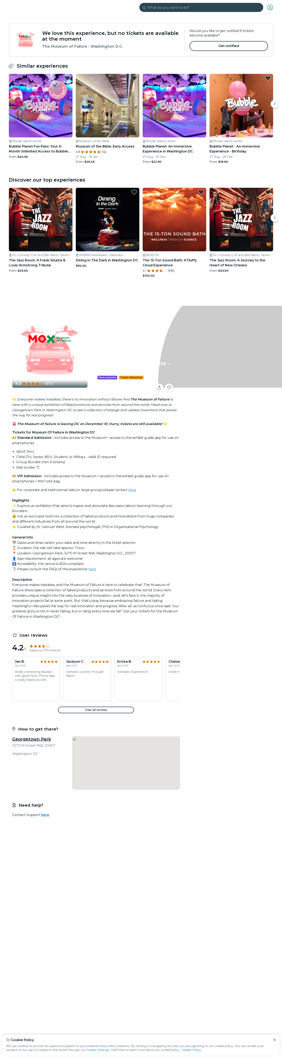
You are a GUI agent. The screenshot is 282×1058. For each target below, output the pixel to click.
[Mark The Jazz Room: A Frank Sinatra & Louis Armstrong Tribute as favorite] (67, 192)
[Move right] (275, 104)
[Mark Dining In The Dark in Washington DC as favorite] (134, 192)
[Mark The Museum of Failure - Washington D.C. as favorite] (169, 388)
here (132, 490)
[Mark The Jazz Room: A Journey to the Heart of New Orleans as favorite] (268, 192)
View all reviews (96, 709)
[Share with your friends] (159, 388)
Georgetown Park (31, 739)
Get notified (228, 46)
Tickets (227, 385)
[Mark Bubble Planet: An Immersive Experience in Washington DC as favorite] (201, 78)
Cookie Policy (191, 1050)
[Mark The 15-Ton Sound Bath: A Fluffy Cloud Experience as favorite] (201, 192)
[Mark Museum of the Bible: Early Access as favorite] (134, 78)
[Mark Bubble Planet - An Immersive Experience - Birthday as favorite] (268, 78)
